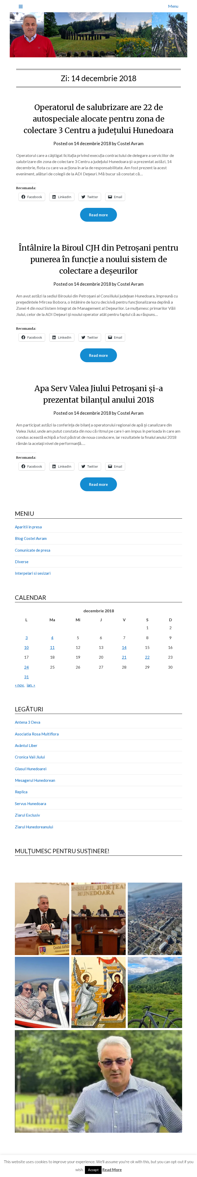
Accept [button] (93, 1170)
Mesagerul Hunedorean (35, 780)
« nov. (19, 685)
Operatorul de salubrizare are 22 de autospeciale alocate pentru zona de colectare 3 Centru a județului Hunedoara (98, 118)
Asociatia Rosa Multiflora (37, 734)
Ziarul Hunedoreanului (34, 827)
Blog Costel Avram (31, 538)
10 (26, 647)
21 (124, 657)
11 (52, 647)
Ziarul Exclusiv (27, 815)
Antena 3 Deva (27, 722)
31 (26, 677)
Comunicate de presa (32, 550)
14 (124, 647)
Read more (98, 214)
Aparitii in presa (28, 527)
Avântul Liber (26, 745)
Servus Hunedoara (30, 803)
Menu (173, 6)
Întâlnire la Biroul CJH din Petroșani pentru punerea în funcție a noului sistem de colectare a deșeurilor (98, 259)
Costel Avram (130, 143)
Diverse (21, 561)
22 (147, 657)
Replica (21, 791)
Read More (112, 1169)
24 (26, 667)
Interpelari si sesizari (33, 573)
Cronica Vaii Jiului (30, 757)
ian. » (31, 685)
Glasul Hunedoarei (30, 768)
